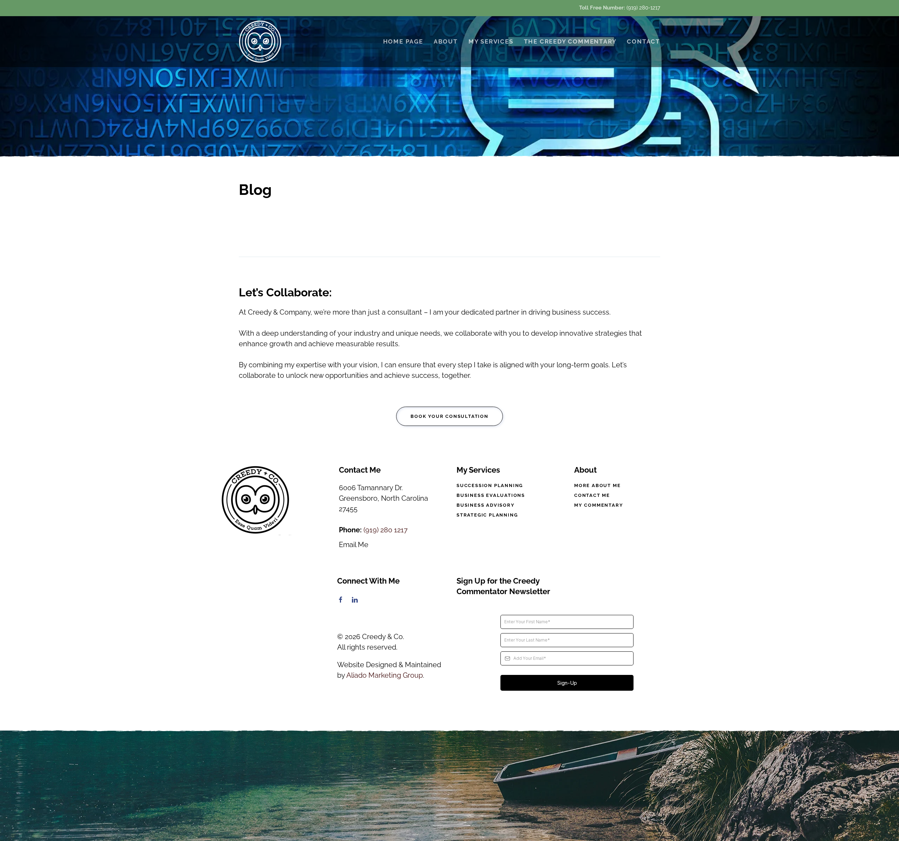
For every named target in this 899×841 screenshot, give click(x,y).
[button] (449, 786)
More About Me (597, 485)
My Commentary (598, 505)
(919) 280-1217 (643, 8)
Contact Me (592, 495)
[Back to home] (261, 42)
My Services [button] (490, 41)
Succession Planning (490, 485)
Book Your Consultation (449, 416)
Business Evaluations (491, 495)
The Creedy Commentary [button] (570, 41)
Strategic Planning (487, 515)
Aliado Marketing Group (384, 675)
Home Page (403, 41)
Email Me (353, 544)
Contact (643, 41)
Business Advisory (486, 505)
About (446, 41)
